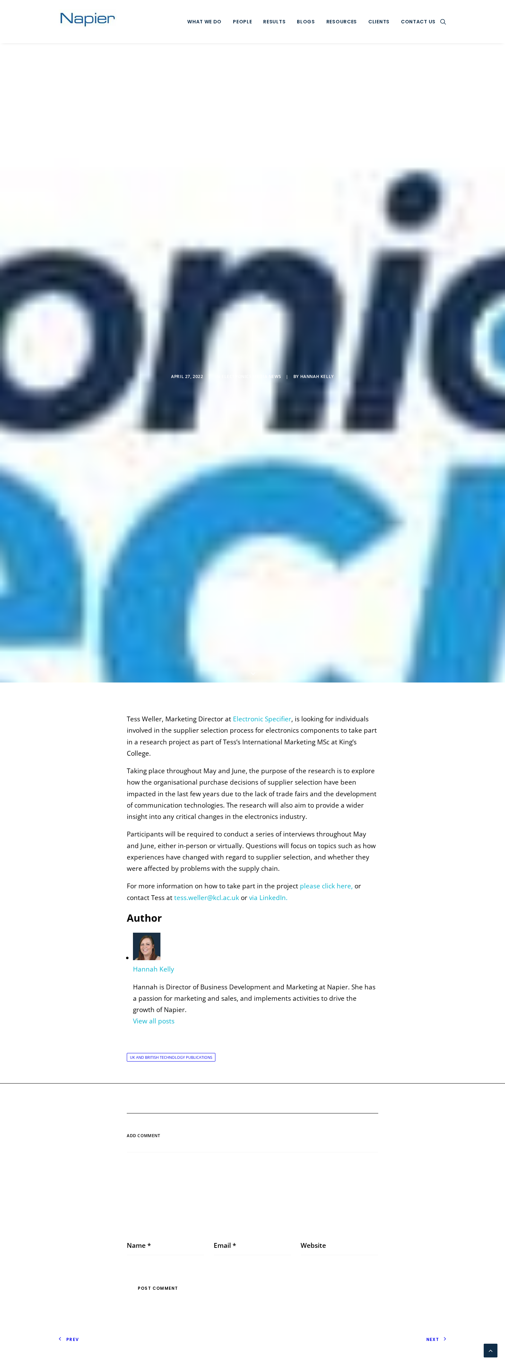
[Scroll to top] (490, 1349)
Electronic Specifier (262, 718)
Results (274, 21)
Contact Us (418, 21)
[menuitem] (204, 21)
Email (225, 1245)
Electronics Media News (251, 376)
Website (313, 1245)
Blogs (306, 21)
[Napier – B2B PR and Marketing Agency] (88, 21)
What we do (204, 21)
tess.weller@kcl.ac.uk (206, 897)
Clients (379, 21)
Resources (341, 21)
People (242, 21)
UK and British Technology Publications (171, 1057)
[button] (443, 21)
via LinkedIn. (269, 897)
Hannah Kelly (317, 376)
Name (139, 1245)
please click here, (325, 885)
